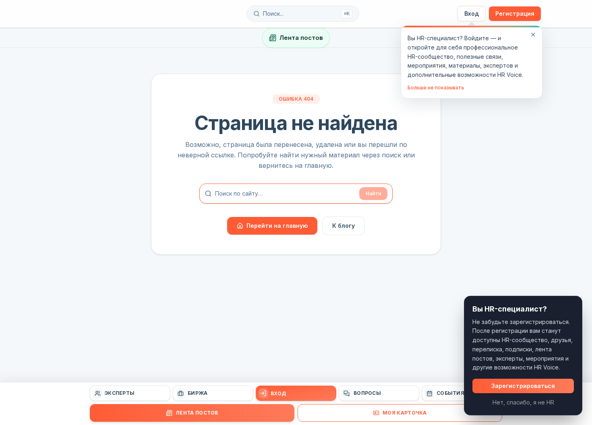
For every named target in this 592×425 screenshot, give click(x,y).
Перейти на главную (277, 225)
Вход (471, 13)
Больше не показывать (436, 88)
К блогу (343, 225)
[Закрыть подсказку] (533, 34)
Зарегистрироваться (523, 385)
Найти (373, 193)
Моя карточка (405, 413)
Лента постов (301, 37)
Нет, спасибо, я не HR (523, 402)
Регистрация (514, 13)
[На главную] (99, 14)
